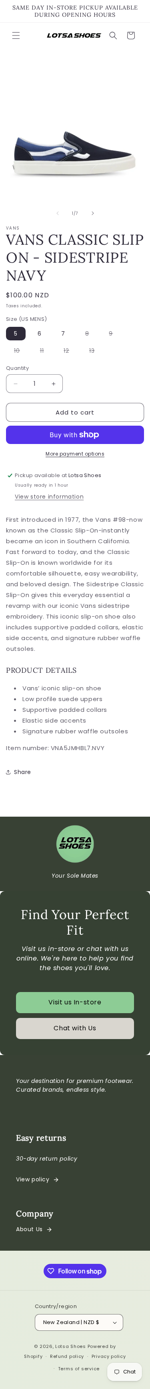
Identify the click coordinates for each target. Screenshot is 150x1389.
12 (70, 352)
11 (46, 352)
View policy (33, 1179)
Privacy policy (109, 1356)
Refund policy (67, 1356)
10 (21, 352)
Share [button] (22, 772)
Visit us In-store (74, 1002)
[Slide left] (57, 213)
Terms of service (79, 1368)
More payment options (75, 453)
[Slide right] (93, 213)
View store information (49, 497)
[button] (16, 35)
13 (96, 352)
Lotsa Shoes (70, 1346)
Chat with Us (75, 1028)
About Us (29, 1229)
